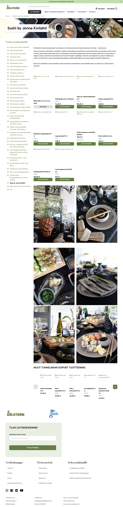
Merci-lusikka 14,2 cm (105, 136)
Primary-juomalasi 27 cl (105, 99)
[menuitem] (55, 12)
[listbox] (86, 140)
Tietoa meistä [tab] (44, 462)
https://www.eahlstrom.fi (71, 504)
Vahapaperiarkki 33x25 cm (42, 172)
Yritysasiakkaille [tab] (77, 462)
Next (115, 387)
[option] (78, 140)
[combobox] (58, 6)
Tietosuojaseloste (69, 501)
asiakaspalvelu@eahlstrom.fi (43, 501)
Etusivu (8, 16)
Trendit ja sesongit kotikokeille (20, 16)
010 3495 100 (42, 504)
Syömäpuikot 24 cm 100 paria (64, 99)
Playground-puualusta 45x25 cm (104, 391)
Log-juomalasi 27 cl (61, 136)
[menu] (70, 12)
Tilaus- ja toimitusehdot (70, 498)
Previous (36, 387)
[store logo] (15, 416)
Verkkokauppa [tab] (14, 462)
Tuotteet (35, 12)
